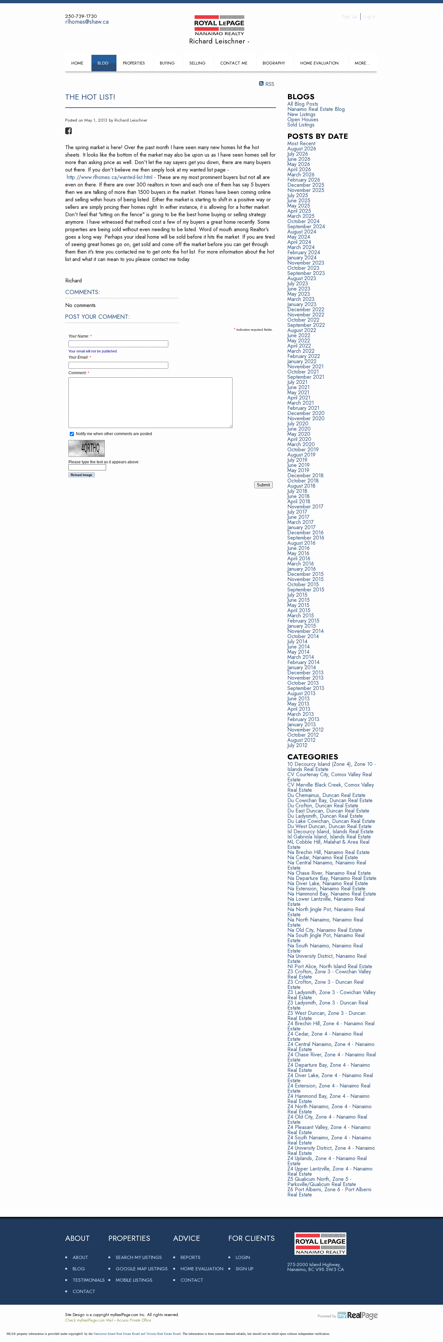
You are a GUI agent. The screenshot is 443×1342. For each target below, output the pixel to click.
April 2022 (299, 346)
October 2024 (303, 221)
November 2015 (305, 579)
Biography (274, 63)
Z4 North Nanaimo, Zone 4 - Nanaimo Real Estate (329, 1109)
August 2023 (301, 278)
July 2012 (297, 745)
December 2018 (305, 475)
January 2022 (302, 361)
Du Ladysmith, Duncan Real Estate (325, 816)
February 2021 (303, 408)
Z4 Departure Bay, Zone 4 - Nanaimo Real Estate (328, 1067)
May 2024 (298, 237)
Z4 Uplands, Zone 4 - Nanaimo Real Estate (327, 1161)
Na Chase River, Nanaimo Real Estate (329, 873)
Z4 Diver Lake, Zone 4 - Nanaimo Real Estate (330, 1078)
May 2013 (298, 703)
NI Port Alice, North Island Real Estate (329, 966)
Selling (197, 63)
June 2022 (298, 335)
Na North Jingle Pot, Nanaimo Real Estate (326, 912)
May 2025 (298, 205)
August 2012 (301, 740)
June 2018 (298, 496)
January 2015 (301, 626)
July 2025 (297, 195)
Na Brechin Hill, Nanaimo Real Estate (328, 852)
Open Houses (302, 119)
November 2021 (305, 366)
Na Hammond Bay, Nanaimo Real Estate (331, 893)
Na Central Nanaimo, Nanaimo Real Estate (326, 865)
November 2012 (305, 729)
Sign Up (349, 16)
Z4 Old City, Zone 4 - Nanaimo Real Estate (327, 1119)
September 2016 (305, 537)
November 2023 (305, 263)
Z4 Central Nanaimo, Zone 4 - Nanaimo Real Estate (331, 1046)
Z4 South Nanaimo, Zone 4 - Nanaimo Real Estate (329, 1140)
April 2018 (298, 501)
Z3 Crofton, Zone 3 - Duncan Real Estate (325, 984)
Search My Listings (139, 1257)
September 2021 (305, 377)
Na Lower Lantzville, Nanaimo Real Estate (326, 901)
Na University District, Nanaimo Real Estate (326, 958)
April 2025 (299, 211)
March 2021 (300, 403)
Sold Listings (301, 124)
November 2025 (305, 190)
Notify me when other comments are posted (113, 434)
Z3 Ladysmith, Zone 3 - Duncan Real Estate (327, 1005)
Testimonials (89, 1280)
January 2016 (301, 569)
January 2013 (301, 724)
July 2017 (297, 512)
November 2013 (305, 678)
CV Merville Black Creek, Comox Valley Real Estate (330, 787)
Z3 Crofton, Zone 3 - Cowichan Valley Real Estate (329, 974)
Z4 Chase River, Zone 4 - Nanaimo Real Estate (331, 1057)
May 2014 (298, 652)
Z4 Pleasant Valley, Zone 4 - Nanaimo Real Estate (329, 1129)
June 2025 (298, 200)
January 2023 (302, 304)
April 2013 (298, 709)
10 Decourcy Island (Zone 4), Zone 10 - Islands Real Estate (331, 766)
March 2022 (301, 351)
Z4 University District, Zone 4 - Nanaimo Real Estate (331, 1150)
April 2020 (299, 439)
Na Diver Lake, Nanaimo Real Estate (327, 883)
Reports (190, 1257)
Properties (134, 63)
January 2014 (301, 667)
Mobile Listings (134, 1280)
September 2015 (305, 589)
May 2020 (298, 434)
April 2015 (298, 610)
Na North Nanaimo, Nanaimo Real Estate (325, 922)
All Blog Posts (302, 104)
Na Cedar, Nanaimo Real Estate (322, 857)
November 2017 (305, 506)
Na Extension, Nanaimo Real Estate (326, 888)
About (80, 1257)
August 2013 (301, 693)
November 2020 (306, 418)
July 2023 (297, 283)
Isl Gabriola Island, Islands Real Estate (329, 836)
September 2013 (305, 688)
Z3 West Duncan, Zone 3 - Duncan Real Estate (326, 1015)
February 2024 (303, 252)
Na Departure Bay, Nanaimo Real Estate (332, 878)
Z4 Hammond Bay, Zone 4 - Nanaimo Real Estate (328, 1098)
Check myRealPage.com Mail (89, 1320)
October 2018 (303, 480)
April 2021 (298, 397)
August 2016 (301, 543)
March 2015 (300, 615)
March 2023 (301, 299)
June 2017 (298, 517)
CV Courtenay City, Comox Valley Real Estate (329, 777)
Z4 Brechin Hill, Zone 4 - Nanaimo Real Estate (331, 1026)
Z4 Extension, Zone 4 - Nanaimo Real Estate (328, 1088)
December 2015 (305, 574)
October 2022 (303, 320)
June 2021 (298, 387)
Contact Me (233, 63)
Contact (84, 1291)
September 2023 (306, 273)
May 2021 (298, 392)
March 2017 (300, 522)
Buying (167, 63)
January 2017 (301, 527)
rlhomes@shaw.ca (87, 22)
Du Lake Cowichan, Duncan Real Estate (331, 821)
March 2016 (300, 563)
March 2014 (300, 657)
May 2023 (298, 294)
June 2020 (299, 429)
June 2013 (298, 698)
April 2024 (299, 242)
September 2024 (306, 226)
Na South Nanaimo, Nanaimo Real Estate (325, 948)
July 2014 (297, 641)
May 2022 (298, 340)
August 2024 (301, 231)
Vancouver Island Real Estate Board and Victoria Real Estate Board (137, 1334)
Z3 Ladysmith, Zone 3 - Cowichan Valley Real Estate (331, 995)
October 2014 (303, 636)
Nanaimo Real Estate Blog (316, 109)
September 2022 (306, 325)
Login (243, 1257)
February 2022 (303, 356)
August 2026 (301, 148)
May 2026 (298, 164)
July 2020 (297, 423)
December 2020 (306, 413)
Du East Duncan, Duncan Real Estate (328, 810)
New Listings (301, 114)
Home (77, 63)
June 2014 (298, 646)
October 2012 (303, 735)
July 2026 (297, 154)
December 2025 (305, 185)
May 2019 (298, 470)
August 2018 (301, 486)
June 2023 (298, 288)
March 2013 (300, 714)
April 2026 (299, 169)
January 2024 (302, 257)
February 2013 (303, 719)
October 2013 (303, 683)
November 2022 (305, 314)
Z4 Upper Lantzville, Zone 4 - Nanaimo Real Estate (330, 1171)
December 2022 (305, 309)
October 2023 (303, 268)
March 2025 (301, 216)
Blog (103, 63)
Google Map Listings (142, 1268)
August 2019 (301, 454)
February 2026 (303, 180)
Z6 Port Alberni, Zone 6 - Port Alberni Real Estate (329, 1192)
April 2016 (298, 558)
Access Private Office (134, 1320)
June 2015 (298, 600)
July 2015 (297, 595)
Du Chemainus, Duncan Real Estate (326, 795)
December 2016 (305, 532)
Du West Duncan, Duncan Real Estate (329, 826)
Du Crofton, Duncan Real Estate (322, 805)
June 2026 (298, 159)
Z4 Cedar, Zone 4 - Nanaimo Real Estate (325, 1036)
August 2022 (301, 330)
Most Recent (301, 143)
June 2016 (298, 548)
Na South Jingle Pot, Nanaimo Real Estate (326, 938)
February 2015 (303, 620)
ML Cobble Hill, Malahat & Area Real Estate (328, 844)
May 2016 (298, 553)
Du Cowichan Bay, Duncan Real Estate (330, 800)
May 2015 (298, 605)
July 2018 (297, 491)
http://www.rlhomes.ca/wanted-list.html (109, 177)
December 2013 (305, 672)
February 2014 (303, 662)
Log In (369, 16)
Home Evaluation (319, 63)
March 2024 (301, 247)
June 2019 (298, 465)
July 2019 (297, 460)
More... (362, 63)
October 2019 (303, 449)
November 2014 (305, 631)
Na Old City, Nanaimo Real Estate (324, 930)
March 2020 (301, 444)
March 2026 (301, 174)
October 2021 (303, 371)
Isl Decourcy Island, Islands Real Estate (330, 831)
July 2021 (297, 382)
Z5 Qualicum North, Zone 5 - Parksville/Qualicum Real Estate (321, 1181)
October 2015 (303, 584)
